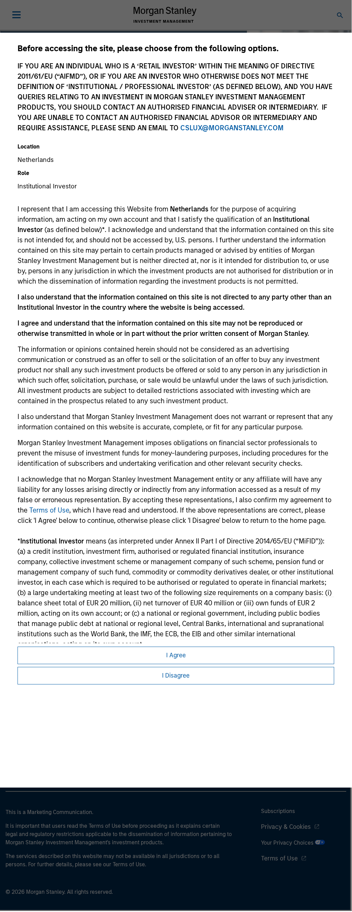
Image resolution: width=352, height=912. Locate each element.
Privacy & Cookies (286, 827)
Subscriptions (278, 811)
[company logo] (164, 15)
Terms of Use (49, 510)
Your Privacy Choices (288, 842)
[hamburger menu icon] (16, 14)
